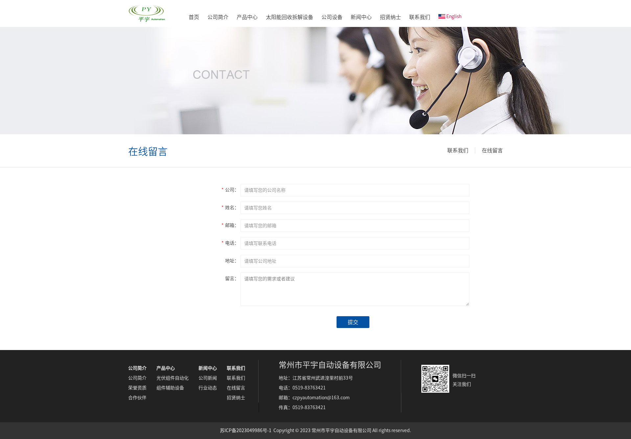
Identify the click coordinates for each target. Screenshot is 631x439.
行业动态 (208, 387)
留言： (232, 278)
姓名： (230, 207)
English (453, 16)
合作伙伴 (137, 397)
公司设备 (331, 17)
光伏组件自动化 (172, 378)
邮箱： (230, 225)
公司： (230, 189)
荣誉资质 (137, 387)
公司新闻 (208, 378)
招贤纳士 (390, 17)
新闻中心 (361, 17)
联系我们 (419, 17)
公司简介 (217, 17)
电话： (230, 243)
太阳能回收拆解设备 (289, 17)
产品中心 (247, 17)
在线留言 (492, 150)
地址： (232, 260)
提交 (353, 322)
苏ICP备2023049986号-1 (245, 430)
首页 (194, 17)
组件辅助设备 (170, 387)
